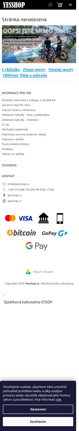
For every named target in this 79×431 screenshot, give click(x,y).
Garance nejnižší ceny (16, 105)
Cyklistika (11, 69)
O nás (5, 124)
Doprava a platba (13, 139)
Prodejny (7, 149)
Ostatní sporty (61, 69)
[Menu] (70, 5)
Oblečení (11, 75)
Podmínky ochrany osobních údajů (24, 134)
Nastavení (38, 409)
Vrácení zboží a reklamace (18, 110)
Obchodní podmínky (15, 129)
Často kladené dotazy (15, 144)
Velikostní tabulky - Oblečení (20, 120)
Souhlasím (38, 421)
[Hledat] (50, 5)
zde (58, 399)
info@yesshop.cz (18, 184)
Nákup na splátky (13, 154)
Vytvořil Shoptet (43, 271)
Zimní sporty (34, 69)
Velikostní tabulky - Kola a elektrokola (25, 115)
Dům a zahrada (33, 75)
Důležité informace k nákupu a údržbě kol (29, 100)
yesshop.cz (15, 195)
